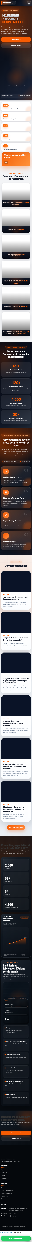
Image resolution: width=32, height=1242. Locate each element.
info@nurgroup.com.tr (14, 1216)
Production (4, 1172)
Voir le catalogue (16, 1138)
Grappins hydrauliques (7, 1190)
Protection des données (6, 1229)
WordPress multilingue (7, 1232)
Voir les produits (16, 39)
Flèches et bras (5, 1196)
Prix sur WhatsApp (16, 1238)
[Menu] (29, 3)
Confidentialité (4, 1226)
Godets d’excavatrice (6, 1188)
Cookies (11, 1226)
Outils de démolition (6, 1193)
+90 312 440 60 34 (13, 1213)
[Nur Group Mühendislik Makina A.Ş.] (16, 1154)
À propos (3, 1170)
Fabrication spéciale (6, 1199)
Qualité (3, 1175)
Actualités (3, 1178)
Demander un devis (16, 45)
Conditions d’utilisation (19, 1226)
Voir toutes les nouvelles (16, 827)
